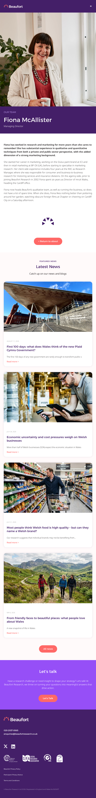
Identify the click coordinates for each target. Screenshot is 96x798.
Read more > (13, 361)
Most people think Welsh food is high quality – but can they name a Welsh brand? (48, 529)
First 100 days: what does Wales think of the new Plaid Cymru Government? (44, 348)
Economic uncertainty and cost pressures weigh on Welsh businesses (47, 438)
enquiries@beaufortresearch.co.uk (21, 734)
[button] (91, 6)
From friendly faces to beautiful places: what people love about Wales (46, 619)
